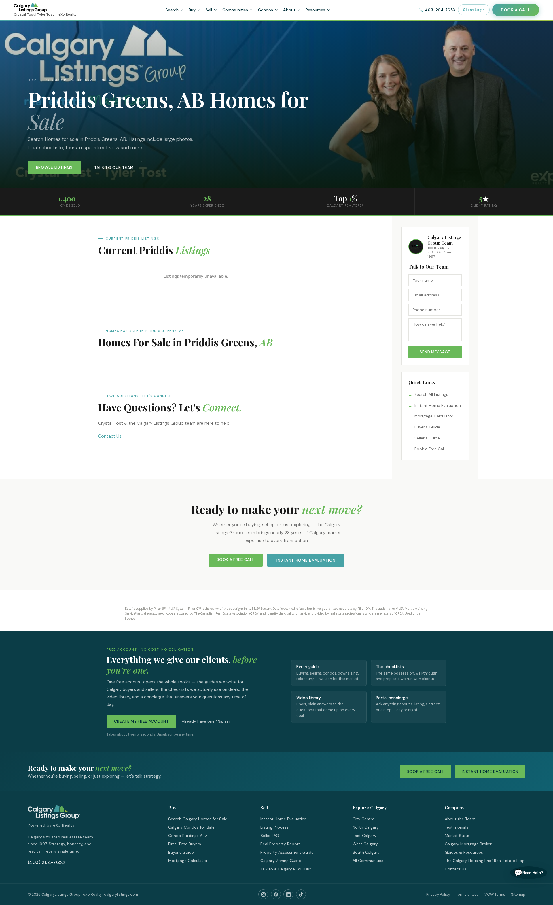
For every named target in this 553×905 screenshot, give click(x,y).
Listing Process (274, 827)
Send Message (435, 351)
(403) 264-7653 (46, 862)
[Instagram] (263, 894)
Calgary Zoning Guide (280, 860)
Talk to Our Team (114, 167)
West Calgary (365, 844)
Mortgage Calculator (433, 416)
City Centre (363, 818)
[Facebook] (276, 894)
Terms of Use (467, 894)
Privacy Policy (438, 894)
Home (33, 80)
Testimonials (456, 827)
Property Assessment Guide (287, 852)
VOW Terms (494, 894)
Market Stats (457, 835)
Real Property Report (280, 844)
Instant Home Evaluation (437, 405)
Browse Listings (54, 167)
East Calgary (364, 835)
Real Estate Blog (509, 860)
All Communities (368, 860)
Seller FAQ (269, 835)
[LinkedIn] (288, 894)
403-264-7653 (440, 9)
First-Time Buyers (184, 844)
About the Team (460, 818)
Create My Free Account (141, 721)
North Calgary (366, 827)
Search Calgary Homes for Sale (197, 818)
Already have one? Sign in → (208, 721)
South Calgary (366, 852)
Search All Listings (431, 394)
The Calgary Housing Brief (469, 860)
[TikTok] (301, 894)
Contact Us (110, 436)
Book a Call (515, 9)
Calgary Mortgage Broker (468, 844)
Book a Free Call (429, 449)
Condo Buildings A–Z (187, 835)
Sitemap (518, 894)
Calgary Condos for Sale (191, 827)
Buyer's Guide (427, 427)
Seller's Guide (427, 438)
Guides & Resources (464, 852)
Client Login (474, 9)
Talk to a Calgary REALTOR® (286, 869)
